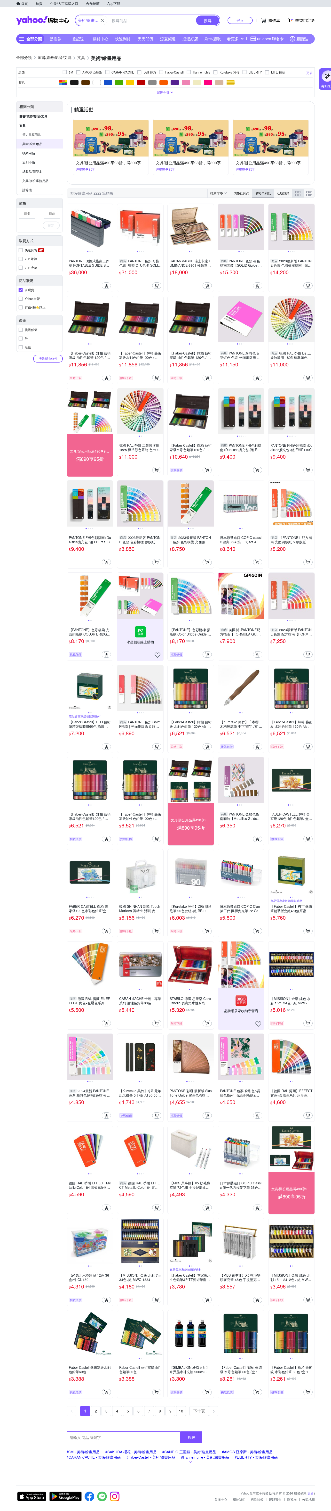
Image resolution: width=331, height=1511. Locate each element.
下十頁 (199, 1411)
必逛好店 (190, 38)
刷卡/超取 (213, 38)
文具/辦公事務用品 (35, 180)
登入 (240, 20)
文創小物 (28, 162)
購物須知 (257, 1499)
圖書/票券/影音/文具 (33, 116)
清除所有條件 (48, 358)
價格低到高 (241, 193)
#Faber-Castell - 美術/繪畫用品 (150, 1457)
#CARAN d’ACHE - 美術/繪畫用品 (94, 1457)
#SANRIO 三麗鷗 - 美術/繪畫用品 (189, 1451)
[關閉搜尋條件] (102, 20)
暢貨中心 (100, 38)
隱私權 (292, 1499)
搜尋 (191, 1437)
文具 (22, 125)
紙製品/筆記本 (32, 171)
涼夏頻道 (168, 38)
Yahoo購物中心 (42, 20)
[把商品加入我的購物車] (106, 285)
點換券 (55, 38)
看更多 (233, 38)
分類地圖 (308, 1499)
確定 (51, 225)
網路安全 (275, 1499)
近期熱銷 (283, 193)
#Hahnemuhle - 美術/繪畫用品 (205, 1457)
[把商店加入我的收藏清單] (157, 655)
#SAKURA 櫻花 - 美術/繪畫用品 (131, 1451)
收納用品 (28, 153)
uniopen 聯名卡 (270, 38)
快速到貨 (123, 38)
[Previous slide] (70, 227)
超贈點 (302, 38)
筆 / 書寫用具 (31, 134)
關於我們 (239, 1499)
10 (181, 1411)
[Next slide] (110, 227)
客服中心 (220, 1499)
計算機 (27, 190)
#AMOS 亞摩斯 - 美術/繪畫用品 (247, 1451)
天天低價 (145, 38)
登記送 (78, 38)
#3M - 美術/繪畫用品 (83, 1451)
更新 (310, 1493)
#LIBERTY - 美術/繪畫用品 (256, 1457)
